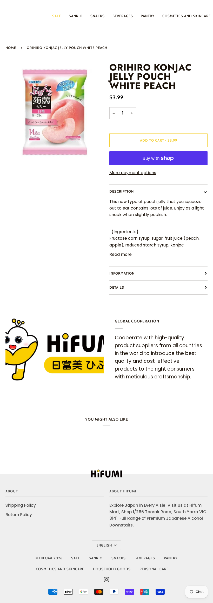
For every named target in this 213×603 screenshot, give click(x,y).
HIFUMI (45, 558)
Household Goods (112, 569)
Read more (120, 254)
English (104, 545)
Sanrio (96, 558)
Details (116, 287)
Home (10, 48)
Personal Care (154, 569)
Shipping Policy (20, 505)
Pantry (171, 558)
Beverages (145, 558)
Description (121, 191)
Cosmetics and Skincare (60, 569)
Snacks (118, 558)
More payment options (132, 172)
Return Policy (18, 514)
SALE (75, 558)
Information (122, 273)
